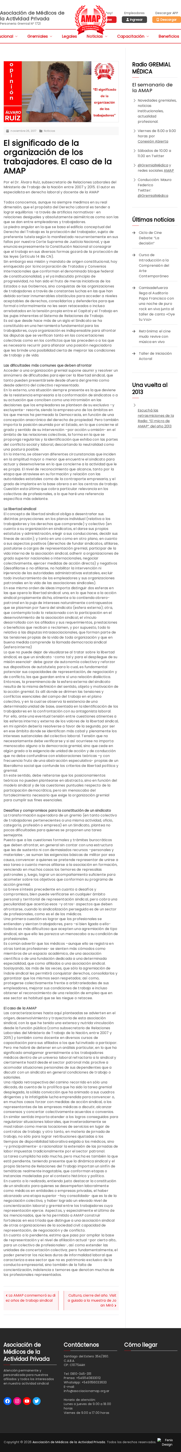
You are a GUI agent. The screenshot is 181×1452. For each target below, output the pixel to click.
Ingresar (136, 19)
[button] (15, 36)
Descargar (168, 19)
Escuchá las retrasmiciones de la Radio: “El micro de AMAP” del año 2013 (156, 418)
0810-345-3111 (80, 1374)
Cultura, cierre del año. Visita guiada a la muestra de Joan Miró (92, 1300)
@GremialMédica (153, 165)
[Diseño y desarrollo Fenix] (167, 1442)
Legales (69, 36)
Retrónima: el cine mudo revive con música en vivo (155, 336)
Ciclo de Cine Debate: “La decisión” (150, 238)
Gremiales (37, 36)
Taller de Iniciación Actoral (155, 356)
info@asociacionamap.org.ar (86, 1391)
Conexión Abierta (153, 141)
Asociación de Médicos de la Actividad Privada (68, 1442)
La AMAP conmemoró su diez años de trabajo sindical (30, 1298)
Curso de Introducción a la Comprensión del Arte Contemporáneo (154, 265)
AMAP (169, 170)
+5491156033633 (94, 1382)
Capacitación (131, 36)
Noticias (95, 36)
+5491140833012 (88, 1378)
